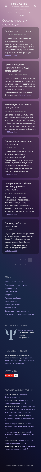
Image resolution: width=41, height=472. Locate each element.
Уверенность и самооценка (16, 285)
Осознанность (11, 288)
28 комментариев (19, 193)
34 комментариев (19, 230)
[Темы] (5, 6)
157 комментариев (20, 74)
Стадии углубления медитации (15, 225)
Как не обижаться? (27, 406)
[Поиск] (35, 6)
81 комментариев (19, 111)
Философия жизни (12, 304)
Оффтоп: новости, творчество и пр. (19, 314)
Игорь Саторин (20, 3)
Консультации (21, 13)
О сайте (10, 13)
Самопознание (11, 301)
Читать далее (11, 55)
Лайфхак (8, 294)
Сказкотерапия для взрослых (17, 311)
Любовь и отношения (14, 281)
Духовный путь (11, 307)
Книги (31, 13)
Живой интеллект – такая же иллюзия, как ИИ (19, 418)
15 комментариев (19, 35)
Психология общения (14, 298)
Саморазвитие (11, 291)
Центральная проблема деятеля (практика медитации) (18, 186)
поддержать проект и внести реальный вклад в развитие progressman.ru (19, 360)
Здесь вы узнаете (25, 330)
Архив (22, 15)
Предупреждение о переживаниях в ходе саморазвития (17, 67)
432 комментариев (20, 148)
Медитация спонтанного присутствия (18, 106)
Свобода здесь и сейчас (18, 31)
